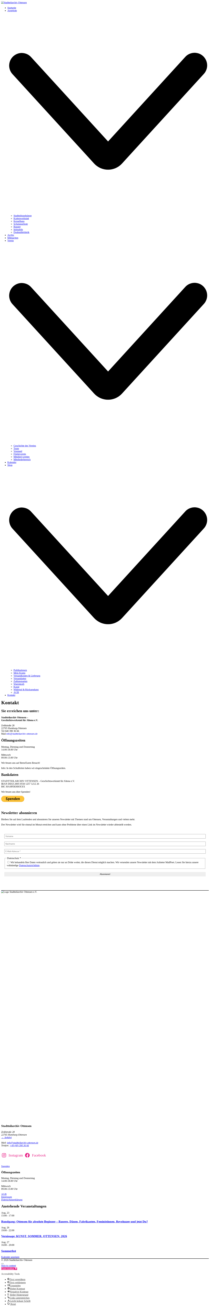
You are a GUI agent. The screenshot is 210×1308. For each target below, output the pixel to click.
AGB (4, 1194)
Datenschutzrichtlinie (29, 865)
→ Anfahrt (6, 1137)
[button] (9, 1268)
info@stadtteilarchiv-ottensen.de (22, 733)
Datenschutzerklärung (11, 1199)
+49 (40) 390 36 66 (19, 1145)
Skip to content (8, 1265)
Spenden (5, 1166)
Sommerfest (8, 1251)
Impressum (6, 1197)
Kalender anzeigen (10, 1257)
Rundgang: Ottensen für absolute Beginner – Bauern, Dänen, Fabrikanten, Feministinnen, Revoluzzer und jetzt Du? (74, 1221)
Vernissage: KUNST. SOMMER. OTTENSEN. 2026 (34, 1236)
